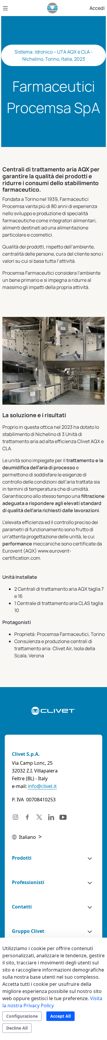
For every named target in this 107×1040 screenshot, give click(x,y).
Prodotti (22, 858)
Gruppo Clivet (28, 931)
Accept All (60, 1016)
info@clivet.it (42, 786)
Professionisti (28, 882)
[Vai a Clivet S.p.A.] (52, 8)
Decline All (17, 1028)
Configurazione (22, 1016)
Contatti (22, 906)
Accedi (97, 8)
